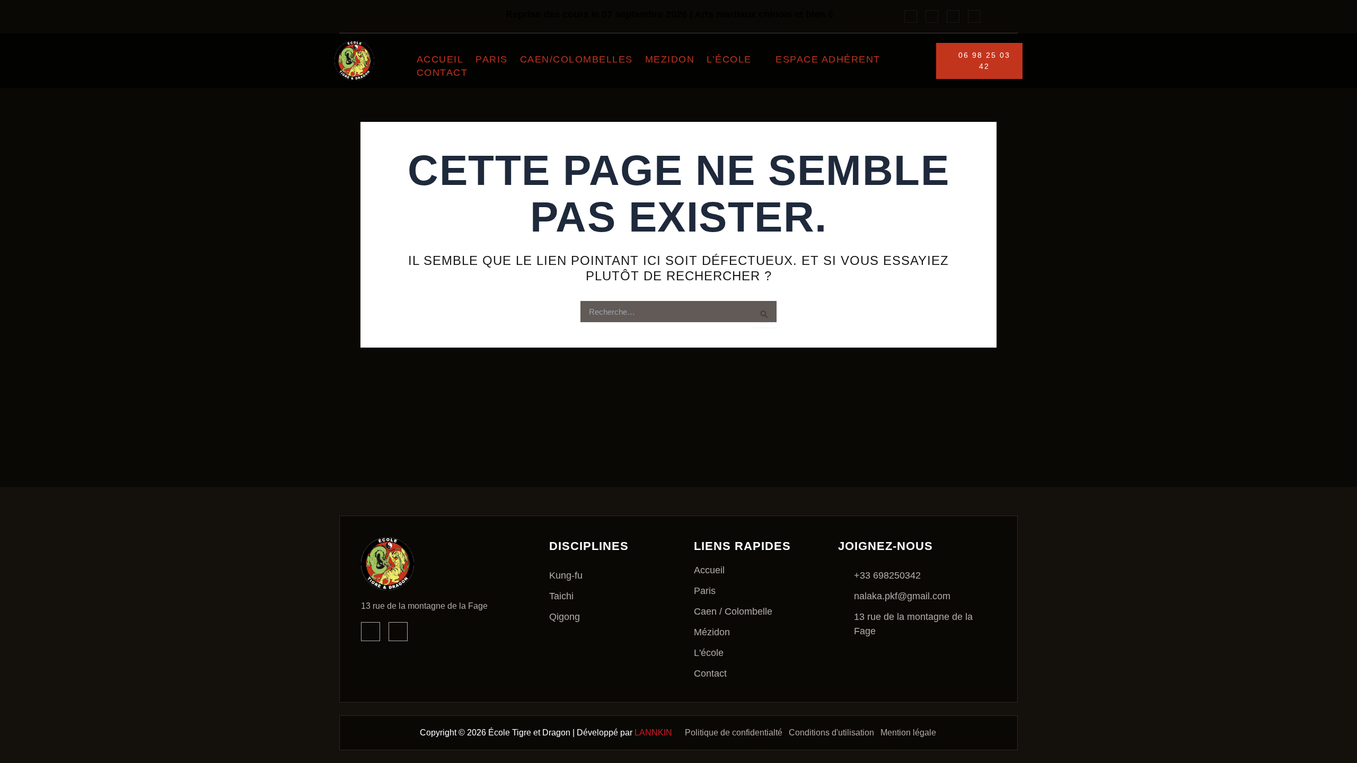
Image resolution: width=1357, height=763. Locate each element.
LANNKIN (653, 732)
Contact (442, 72)
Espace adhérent (828, 59)
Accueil (440, 59)
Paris (491, 59)
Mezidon (670, 59)
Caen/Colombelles (576, 59)
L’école (729, 59)
